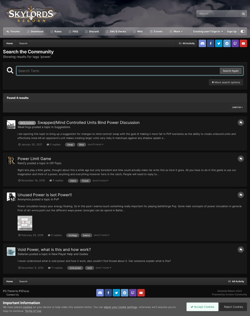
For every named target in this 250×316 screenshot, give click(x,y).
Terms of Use (33, 310)
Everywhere (228, 13)
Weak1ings (24, 127)
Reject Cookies (233, 306)
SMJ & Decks (117, 31)
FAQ (75, 31)
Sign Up (232, 31)
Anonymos (24, 199)
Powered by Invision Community (229, 294)
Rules (58, 31)
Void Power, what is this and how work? (54, 249)
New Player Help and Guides (70, 254)
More (177, 31)
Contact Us (12, 294)
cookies (27, 307)
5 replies (55, 144)
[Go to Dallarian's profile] (11, 251)
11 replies (57, 267)
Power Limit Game (34, 158)
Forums (15, 31)
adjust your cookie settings (120, 307)
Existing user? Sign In (207, 31)
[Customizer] (243, 31)
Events (157, 31)
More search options (227, 82)
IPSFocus (24, 290)
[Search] (243, 13)
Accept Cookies (203, 306)
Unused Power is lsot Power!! (45, 194)
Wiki (140, 31)
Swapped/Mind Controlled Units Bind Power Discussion (89, 122)
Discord (93, 31)
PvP (56, 199)
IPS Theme (9, 290)
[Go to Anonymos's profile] (11, 196)
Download (36, 31)
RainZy (22, 163)
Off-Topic (55, 163)
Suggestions (62, 127)
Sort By (237, 107)
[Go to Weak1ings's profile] (11, 124)
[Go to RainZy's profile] (11, 160)
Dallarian (23, 254)
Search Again (231, 70)
